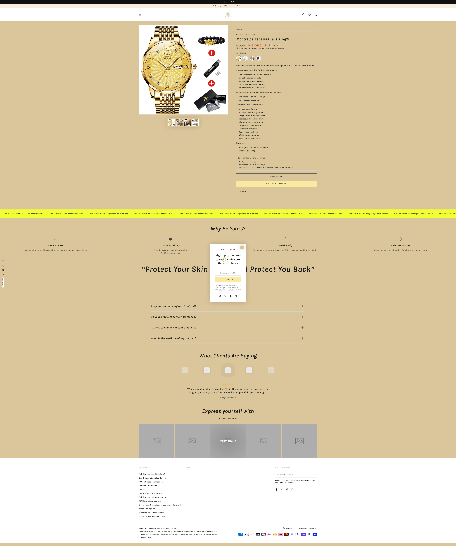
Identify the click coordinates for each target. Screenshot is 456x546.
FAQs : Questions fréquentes (152, 482)
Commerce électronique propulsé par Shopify (155, 531)
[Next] (276, 370)
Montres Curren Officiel (245, 34)
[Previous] (180, 370)
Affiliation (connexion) (150, 501)
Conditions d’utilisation (150, 534)
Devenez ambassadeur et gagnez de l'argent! (160, 505)
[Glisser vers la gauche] (164, 122)
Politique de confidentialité (152, 474)
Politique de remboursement (152, 497)
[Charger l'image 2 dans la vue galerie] (179, 122)
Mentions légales (210, 534)
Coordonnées (146, 537)
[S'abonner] (315, 474)
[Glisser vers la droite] (202, 122)
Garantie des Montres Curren (152, 516)
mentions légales (147, 509)
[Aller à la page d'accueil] (228, 14)
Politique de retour (148, 485)
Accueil (239, 30)
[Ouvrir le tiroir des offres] (309, 14)
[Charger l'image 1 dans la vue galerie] (171, 122)
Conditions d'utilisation (150, 493)
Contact (142, 489)
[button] (303, 14)
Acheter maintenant (276, 183)
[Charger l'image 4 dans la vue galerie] (195, 122)
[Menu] (140, 14)
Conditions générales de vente (153, 478)
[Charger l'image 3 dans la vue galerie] (187, 122)
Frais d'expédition (254, 48)
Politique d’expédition (169, 534)
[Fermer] (242, 247)
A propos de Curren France (151, 512)
